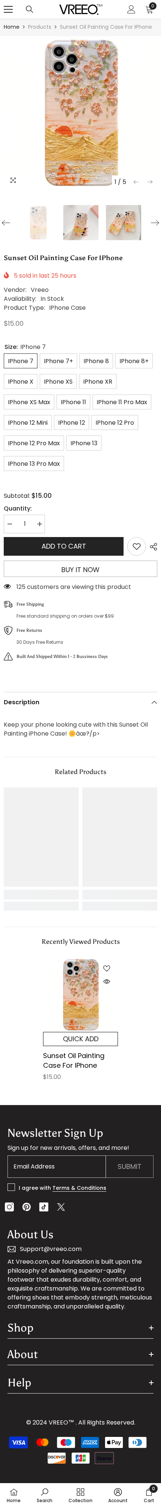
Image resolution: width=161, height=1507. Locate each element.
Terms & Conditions (79, 1188)
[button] (136, 181)
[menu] (8, 9)
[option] (80, 112)
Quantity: (18, 508)
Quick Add (80, 1038)
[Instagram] (9, 1207)
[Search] (29, 9)
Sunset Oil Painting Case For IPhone (73, 1060)
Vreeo (40, 290)
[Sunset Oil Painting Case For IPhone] (80, 994)
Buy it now (80, 569)
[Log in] (131, 9)
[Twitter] (61, 1207)
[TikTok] (44, 1207)
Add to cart (64, 546)
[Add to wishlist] (136, 546)
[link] (41, 894)
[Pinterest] (26, 1207)
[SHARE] (151, 547)
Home (11, 27)
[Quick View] (106, 981)
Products (39, 27)
